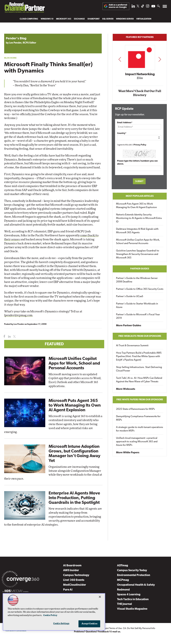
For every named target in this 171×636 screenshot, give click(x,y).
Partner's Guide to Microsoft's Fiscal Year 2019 (138, 316)
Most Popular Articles (140, 196)
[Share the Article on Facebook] (4, 336)
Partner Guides (139, 269)
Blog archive (12, 32)
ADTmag (122, 565)
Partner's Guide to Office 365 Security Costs (139, 289)
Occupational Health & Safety (136, 584)
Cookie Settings (61, 623)
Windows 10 (47, 19)
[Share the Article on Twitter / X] (14, 336)
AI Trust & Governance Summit (132, 345)
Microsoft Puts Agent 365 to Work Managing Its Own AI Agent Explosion (75, 405)
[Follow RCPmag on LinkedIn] (133, 7)
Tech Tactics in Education (133, 599)
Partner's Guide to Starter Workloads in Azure (137, 306)
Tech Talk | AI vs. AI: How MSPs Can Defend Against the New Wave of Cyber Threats (139, 380)
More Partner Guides (128, 325)
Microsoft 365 (63, 19)
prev (120, 59)
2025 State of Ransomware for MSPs (135, 409)
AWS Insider (71, 570)
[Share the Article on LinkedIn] (9, 336)
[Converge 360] (20, 580)
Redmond (123, 589)
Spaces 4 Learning (128, 594)
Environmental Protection (133, 575)
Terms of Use (115, 628)
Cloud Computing (29, 19)
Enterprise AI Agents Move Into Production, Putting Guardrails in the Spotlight (74, 498)
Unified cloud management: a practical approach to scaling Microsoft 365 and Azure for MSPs (136, 441)
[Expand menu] (165, 7)
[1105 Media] (15, 591)
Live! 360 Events (73, 580)
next (160, 59)
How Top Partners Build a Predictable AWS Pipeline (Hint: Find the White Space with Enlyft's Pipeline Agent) (138, 356)
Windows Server (125, 19)
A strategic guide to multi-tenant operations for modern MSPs (139, 429)
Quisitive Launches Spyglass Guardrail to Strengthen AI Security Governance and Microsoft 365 (137, 254)
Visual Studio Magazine (132, 608)
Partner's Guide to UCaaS (129, 296)
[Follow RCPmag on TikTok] (142, 7)
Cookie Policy (50, 615)
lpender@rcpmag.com (18, 315)
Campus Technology (76, 575)
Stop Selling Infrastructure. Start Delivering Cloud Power (139, 369)
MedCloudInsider (74, 584)
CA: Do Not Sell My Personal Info (139, 628)
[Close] (100, 596)
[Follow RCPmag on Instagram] (147, 7)
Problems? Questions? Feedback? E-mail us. (97, 631)
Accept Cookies (89, 624)
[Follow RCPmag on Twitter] (138, 6)
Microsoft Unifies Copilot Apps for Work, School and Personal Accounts (74, 363)
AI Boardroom (72, 565)
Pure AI (67, 589)
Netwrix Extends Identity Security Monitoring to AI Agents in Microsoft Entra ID (139, 218)
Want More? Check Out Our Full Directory (139, 93)
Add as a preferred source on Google (118, 6)
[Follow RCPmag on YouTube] (153, 6)
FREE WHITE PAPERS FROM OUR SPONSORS (139, 399)
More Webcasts (125, 389)
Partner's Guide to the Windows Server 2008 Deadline (137, 280)
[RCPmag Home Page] (24, 8)
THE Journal (124, 604)
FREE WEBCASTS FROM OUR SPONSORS (139, 336)
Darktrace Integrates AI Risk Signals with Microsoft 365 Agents (137, 231)
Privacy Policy (140, 145)
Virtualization (143, 19)
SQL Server (107, 19)
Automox (140, 79)
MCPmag (123, 580)
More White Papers (127, 452)
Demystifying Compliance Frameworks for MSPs (138, 418)
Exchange (79, 19)
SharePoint (94, 19)
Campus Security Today (132, 570)
